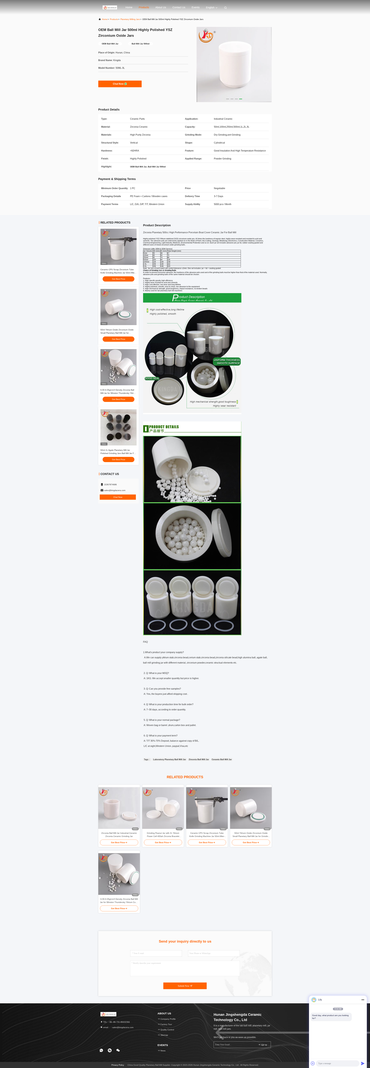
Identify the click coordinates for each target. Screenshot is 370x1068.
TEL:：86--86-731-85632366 (116, 1022)
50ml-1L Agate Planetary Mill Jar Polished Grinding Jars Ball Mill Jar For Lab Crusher (118, 453)
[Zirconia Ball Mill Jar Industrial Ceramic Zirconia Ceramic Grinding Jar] (119, 808)
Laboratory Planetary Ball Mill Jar (169, 759)
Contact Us (178, 7)
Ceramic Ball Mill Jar (222, 759)
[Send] (362, 1063)
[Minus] (363, 999)
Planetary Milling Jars (130, 19)
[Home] (110, 7)
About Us (160, 7)
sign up (263, 1045)
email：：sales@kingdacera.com (118, 1027)
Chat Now (118, 84)
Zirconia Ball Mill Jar (199, 759)
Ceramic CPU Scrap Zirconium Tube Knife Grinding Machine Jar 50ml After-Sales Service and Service (118, 272)
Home (128, 7)
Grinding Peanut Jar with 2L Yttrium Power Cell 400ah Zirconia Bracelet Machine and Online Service (163, 835)
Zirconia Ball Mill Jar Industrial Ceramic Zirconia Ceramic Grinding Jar (119, 834)
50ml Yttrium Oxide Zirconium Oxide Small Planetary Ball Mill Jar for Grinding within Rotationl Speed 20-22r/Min (251, 835)
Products (144, 7)
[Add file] (313, 1063)
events (196, 7)
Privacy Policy (117, 1065)
